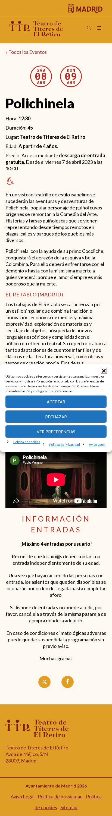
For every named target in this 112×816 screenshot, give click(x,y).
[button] (104, 371)
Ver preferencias (56, 431)
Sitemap (68, 807)
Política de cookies (26, 442)
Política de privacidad (60, 796)
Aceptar (56, 401)
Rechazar (56, 416)
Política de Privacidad (64, 444)
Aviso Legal (97, 444)
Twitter (49, 682)
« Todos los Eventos (26, 52)
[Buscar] (89, 28)
